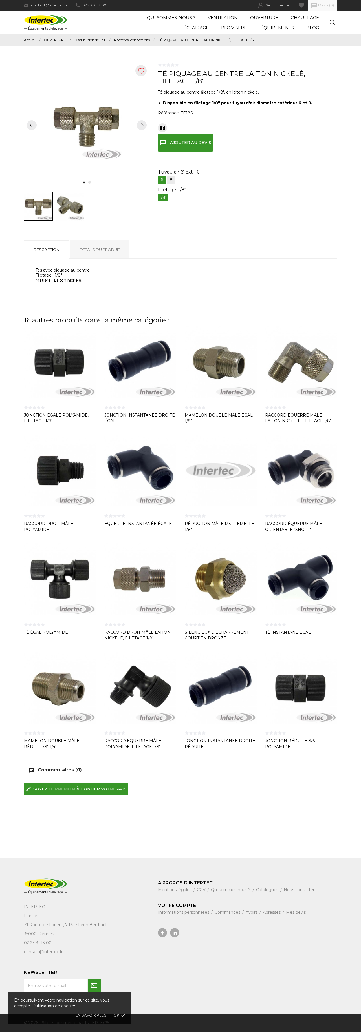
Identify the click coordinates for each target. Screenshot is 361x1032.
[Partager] (162, 127)
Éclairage (196, 27)
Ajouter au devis (185, 142)
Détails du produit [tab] (100, 249)
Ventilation (223, 17)
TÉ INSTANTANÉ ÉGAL (288, 632)
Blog (312, 27)
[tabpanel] (86, 125)
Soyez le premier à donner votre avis (76, 788)
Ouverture (264, 17)
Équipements (277, 27)
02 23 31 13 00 (94, 5)
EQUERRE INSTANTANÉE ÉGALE (138, 523)
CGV (202, 889)
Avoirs (252, 912)
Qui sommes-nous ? (171, 17)
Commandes (228, 912)
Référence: (169, 112)
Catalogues (267, 889)
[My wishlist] (301, 5)
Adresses (272, 912)
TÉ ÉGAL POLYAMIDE (46, 632)
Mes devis (296, 912)
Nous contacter (299, 889)
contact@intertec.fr (49, 5)
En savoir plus (91, 1015)
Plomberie (234, 27)
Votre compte (177, 905)
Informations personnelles (184, 912)
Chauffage (305, 17)
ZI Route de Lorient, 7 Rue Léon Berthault (66, 924)
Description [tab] (46, 249)
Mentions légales (175, 889)
